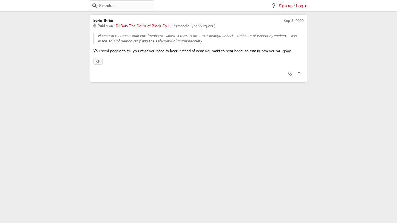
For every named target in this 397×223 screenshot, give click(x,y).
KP (98, 61)
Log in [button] (301, 5)
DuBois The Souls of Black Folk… (145, 25)
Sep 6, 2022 (293, 20)
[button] (95, 6)
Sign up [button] (286, 5)
